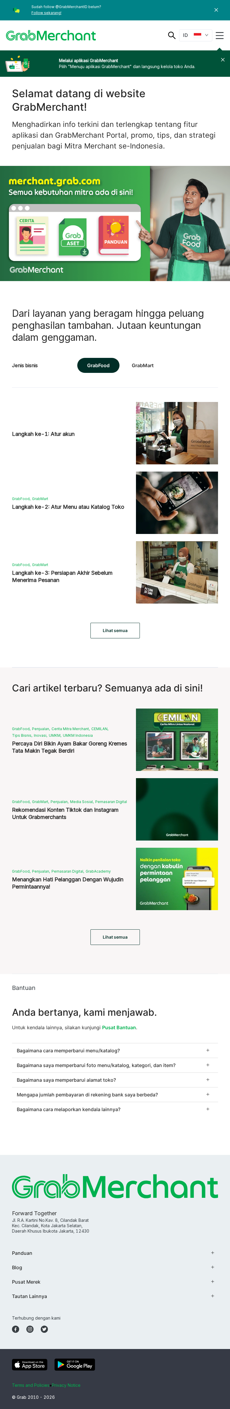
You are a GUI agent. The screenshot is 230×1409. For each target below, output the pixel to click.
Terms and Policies (30, 1385)
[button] (216, 10)
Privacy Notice (66, 1385)
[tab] (115, 1050)
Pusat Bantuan (119, 1027)
